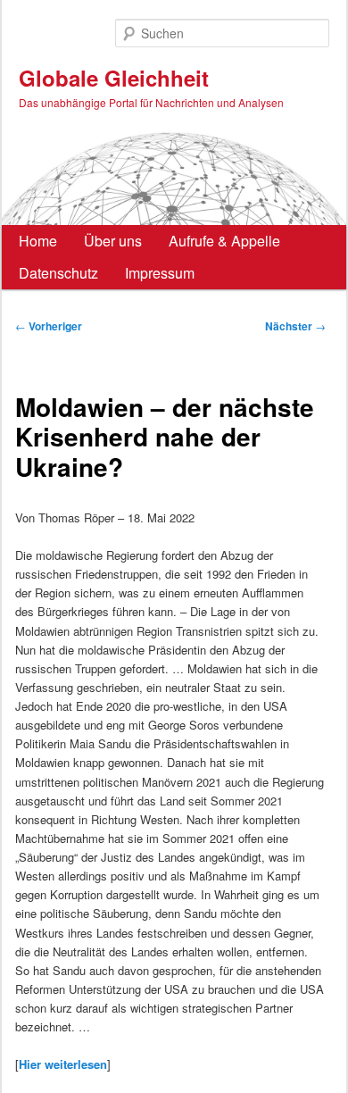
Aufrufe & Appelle (224, 240)
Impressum (160, 273)
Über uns (113, 240)
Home (38, 240)
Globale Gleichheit (114, 78)
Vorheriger (48, 326)
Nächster (295, 326)
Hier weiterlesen (63, 1063)
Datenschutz (58, 273)
